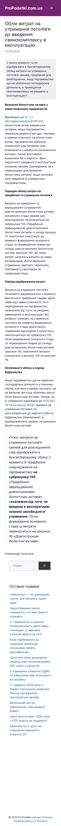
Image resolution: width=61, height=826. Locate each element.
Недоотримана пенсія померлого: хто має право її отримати (29, 612)
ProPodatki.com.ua (24, 8)
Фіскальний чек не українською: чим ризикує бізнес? (27, 707)
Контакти (42, 820)
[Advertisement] (30, 769)
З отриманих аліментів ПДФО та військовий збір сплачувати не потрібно (30, 675)
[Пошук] (44, 566)
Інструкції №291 (24, 405)
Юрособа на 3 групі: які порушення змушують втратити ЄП (26, 730)
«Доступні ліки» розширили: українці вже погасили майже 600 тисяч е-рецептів (30, 661)
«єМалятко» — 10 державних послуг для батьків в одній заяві (29, 598)
